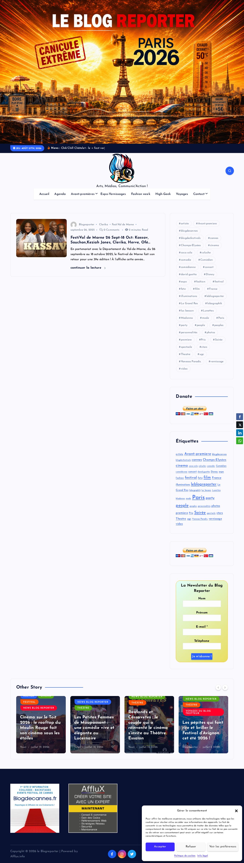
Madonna (187, 318)
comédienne (188, 267)
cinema (214, 245)
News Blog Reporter (38, 708)
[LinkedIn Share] (239, 432)
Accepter (160, 846)
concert (209, 267)
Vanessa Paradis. (191, 361)
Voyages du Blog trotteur (198, 712)
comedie (186, 259)
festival (219, 281)
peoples (219, 325)
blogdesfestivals (191, 238)
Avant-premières (82, 194)
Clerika (103, 224)
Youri (23, 747)
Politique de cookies (184, 856)
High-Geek (163, 194)
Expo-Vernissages (113, 194)
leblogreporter (215, 296)
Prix (203, 339)
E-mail (202, 626)
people (201, 325)
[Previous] (218, 687)
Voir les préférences (222, 846)
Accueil (44, 194)
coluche (206, 252)
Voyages (182, 194)
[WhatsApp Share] (239, 440)
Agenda (60, 194)
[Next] (225, 687)
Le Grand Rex (189, 303)
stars (204, 347)
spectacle (186, 347)
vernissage (216, 361)
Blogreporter (86, 224)
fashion (200, 281)
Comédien (206, 259)
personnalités (189, 332)
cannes (214, 238)
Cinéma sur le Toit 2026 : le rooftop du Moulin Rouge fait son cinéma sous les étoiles (40, 728)
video (184, 368)
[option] (41, 724)
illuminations (189, 296)
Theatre (185, 354)
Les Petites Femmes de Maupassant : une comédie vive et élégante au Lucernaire (94, 728)
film (197, 289)
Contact (199, 194)
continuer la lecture (86, 267)
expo (184, 281)
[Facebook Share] (239, 416)
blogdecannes (189, 230)
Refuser (191, 846)
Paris (221, 318)
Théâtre (83, 708)
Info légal (202, 856)
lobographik (214, 303)
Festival (29, 702)
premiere (186, 339)
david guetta (189, 274)
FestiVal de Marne (123, 224)
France (213, 289)
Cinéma (46, 696)
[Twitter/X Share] (239, 424)
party (184, 325)
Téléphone (201, 641)
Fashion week (140, 194)
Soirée (219, 339)
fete (183, 289)
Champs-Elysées (191, 245)
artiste (185, 223)
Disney (210, 274)
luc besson (187, 310)
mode (205, 318)
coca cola (186, 252)
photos (211, 332)
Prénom (202, 612)
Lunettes (208, 310)
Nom (201, 598)
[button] (236, 811)
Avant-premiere (207, 223)
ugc (202, 354)
